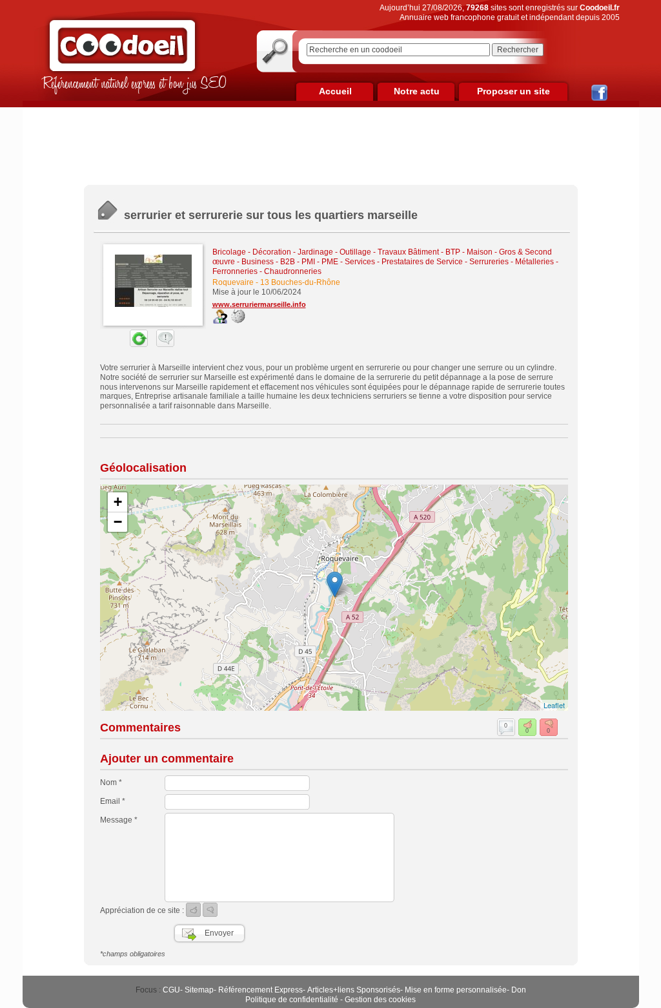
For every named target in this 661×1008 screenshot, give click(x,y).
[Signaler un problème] (162, 344)
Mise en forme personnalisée (456, 989)
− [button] (118, 522)
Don (518, 989)
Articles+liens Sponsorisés (353, 989)
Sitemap (199, 989)
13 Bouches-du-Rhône (300, 282)
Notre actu (417, 91)
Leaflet (554, 705)
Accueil (335, 91)
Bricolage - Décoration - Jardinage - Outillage (291, 252)
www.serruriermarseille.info (259, 304)
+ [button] (118, 502)
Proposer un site (513, 91)
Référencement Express (260, 989)
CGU (171, 989)
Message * (118, 819)
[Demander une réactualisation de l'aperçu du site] (124, 344)
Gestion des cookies (380, 999)
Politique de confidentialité (291, 999)
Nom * (111, 782)
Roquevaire (233, 282)
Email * (112, 801)
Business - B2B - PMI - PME (289, 261)
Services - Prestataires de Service (404, 261)
